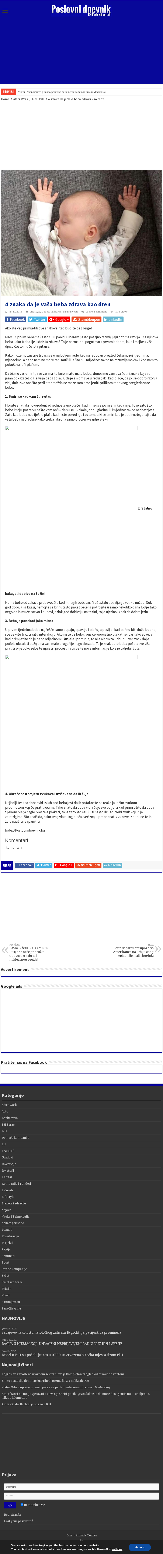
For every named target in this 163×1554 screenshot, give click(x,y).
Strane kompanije (14, 1269)
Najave (6, 1210)
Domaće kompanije (15, 1138)
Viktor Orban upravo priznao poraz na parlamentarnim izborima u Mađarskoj (62, 91)
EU (4, 1144)
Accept (140, 1547)
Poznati (7, 1230)
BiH (4, 1131)
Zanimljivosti (70, 311)
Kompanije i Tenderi (16, 1184)
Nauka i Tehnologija (16, 1216)
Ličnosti (7, 1190)
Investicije (9, 1164)
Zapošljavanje (11, 1308)
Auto (5, 1111)
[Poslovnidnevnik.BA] (81, 10)
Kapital (7, 1177)
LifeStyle (38, 99)
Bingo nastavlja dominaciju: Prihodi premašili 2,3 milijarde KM (45, 1381)
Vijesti (6, 1295)
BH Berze (8, 1124)
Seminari (8, 1256)
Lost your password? (18, 1521)
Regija (6, 1249)
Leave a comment (96, 311)
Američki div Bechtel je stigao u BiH (26, 1404)
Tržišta (6, 1289)
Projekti (7, 1243)
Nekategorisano (13, 1223)
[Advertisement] (81, 50)
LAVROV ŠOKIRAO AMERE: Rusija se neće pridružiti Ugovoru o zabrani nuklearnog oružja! (28, 952)
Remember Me (34, 1505)
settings (117, 1549)
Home (5, 99)
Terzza (92, 1535)
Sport (5, 1262)
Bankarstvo (10, 1118)
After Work (20, 99)
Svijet (5, 1276)
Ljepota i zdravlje (51, 311)
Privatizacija (10, 1236)
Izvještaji (8, 1170)
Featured (8, 1151)
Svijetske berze (12, 1282)
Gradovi (7, 1157)
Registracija (12, 1515)
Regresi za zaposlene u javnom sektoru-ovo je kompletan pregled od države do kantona (63, 1374)
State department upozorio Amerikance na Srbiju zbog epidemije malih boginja (133, 950)
